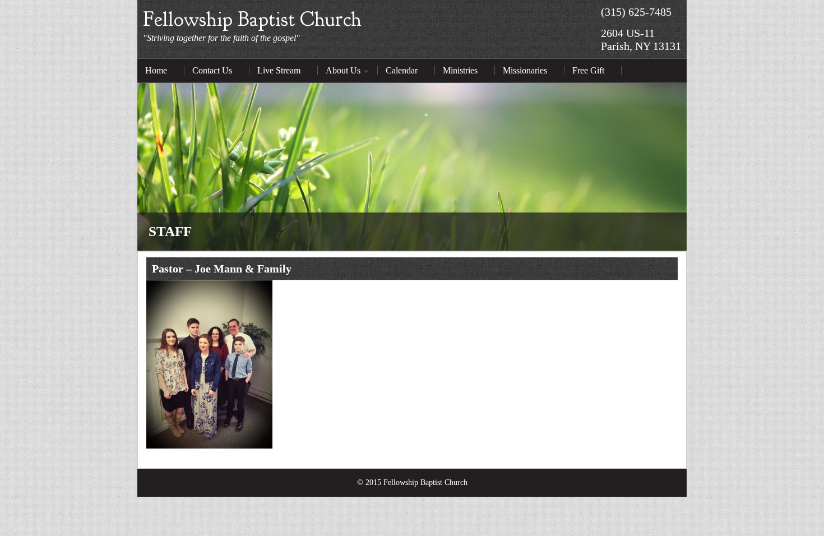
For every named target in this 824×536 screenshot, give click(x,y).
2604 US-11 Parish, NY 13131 (641, 39)
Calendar (402, 70)
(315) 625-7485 (636, 12)
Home (156, 70)
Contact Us (212, 70)
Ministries (460, 70)
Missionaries (525, 70)
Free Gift (588, 70)
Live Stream (278, 70)
